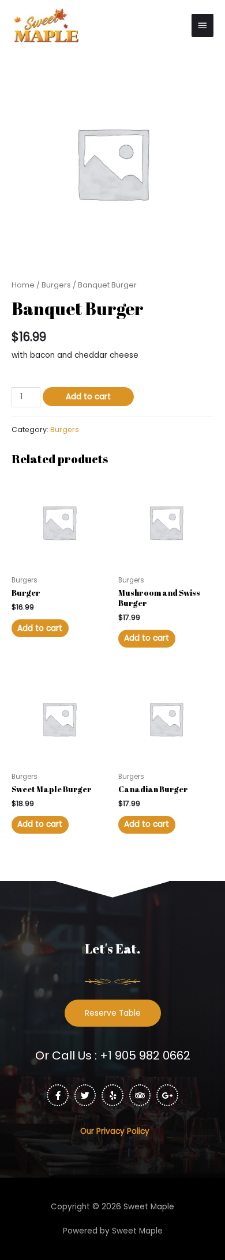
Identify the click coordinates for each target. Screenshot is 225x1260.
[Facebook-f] (58, 1095)
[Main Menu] (202, 25)
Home (23, 285)
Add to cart (88, 396)
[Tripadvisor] (140, 1095)
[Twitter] (85, 1095)
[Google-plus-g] (167, 1095)
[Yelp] (112, 1095)
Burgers (56, 285)
